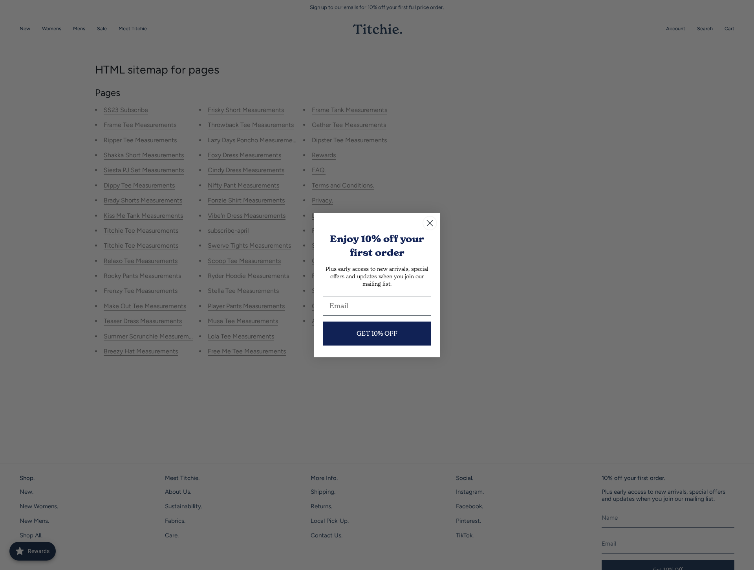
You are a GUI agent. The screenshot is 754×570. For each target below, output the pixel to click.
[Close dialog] (430, 223)
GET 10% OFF (377, 333)
